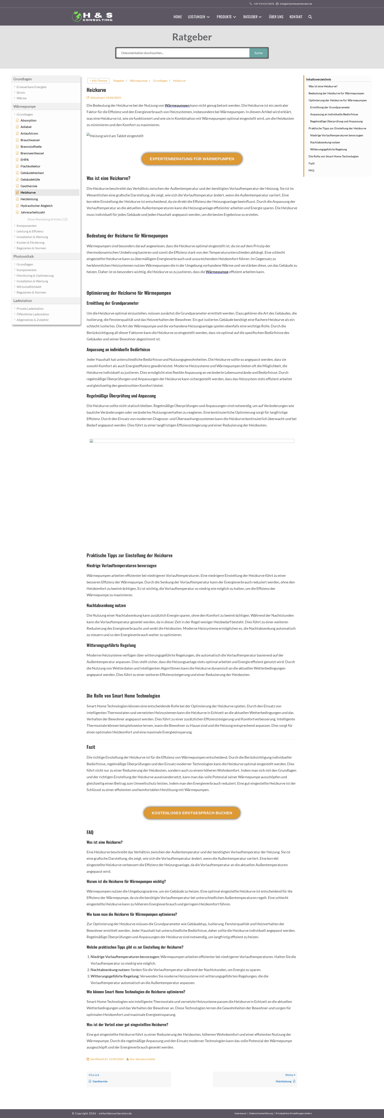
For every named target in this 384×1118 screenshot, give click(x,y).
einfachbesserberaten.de (115, 1113)
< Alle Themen (98, 80)
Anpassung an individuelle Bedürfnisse (334, 114)
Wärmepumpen (177, 105)
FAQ (311, 170)
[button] (46, 78)
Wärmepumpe (217, 271)
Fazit (312, 163)
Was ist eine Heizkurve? (323, 86)
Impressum (240, 1113)
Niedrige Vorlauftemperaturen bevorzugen (336, 135)
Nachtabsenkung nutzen (325, 142)
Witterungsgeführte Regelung (328, 149)
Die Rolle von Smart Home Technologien (334, 156)
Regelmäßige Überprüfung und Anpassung (336, 121)
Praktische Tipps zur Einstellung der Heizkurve (337, 128)
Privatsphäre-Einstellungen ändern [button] (294, 1113)
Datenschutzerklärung (261, 1113)
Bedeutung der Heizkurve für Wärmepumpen (336, 93)
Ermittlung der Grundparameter (330, 107)
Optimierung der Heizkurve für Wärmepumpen (338, 100)
